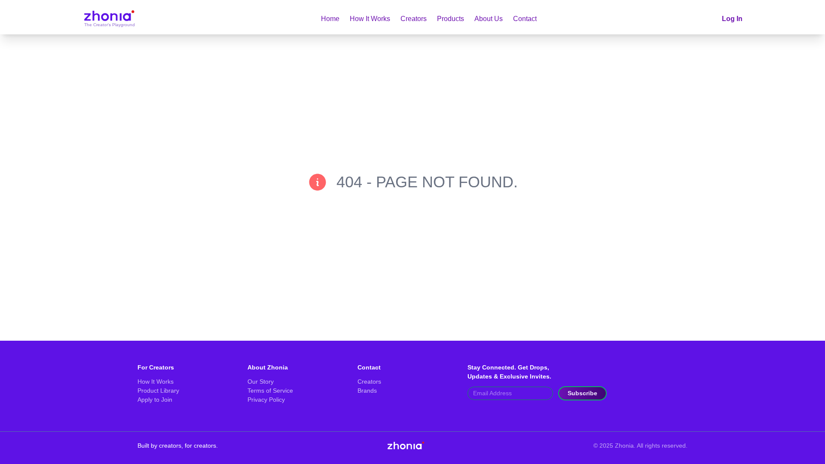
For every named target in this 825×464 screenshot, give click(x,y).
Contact (525, 18)
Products (450, 18)
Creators (413, 18)
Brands (367, 390)
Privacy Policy (266, 399)
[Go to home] (108, 19)
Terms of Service (270, 390)
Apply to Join (155, 399)
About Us (488, 18)
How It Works (370, 18)
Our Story (261, 381)
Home (330, 18)
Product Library (158, 390)
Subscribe (582, 393)
